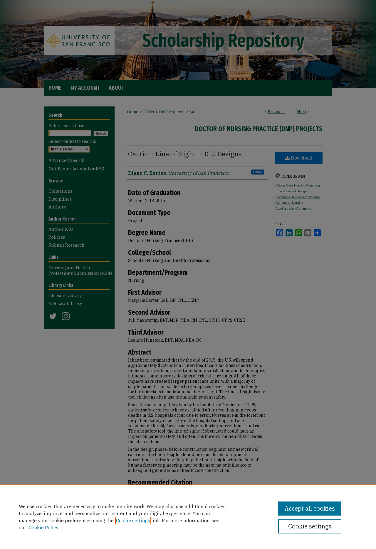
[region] (188, 516)
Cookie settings (133, 520)
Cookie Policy (43, 528)
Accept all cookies (310, 508)
